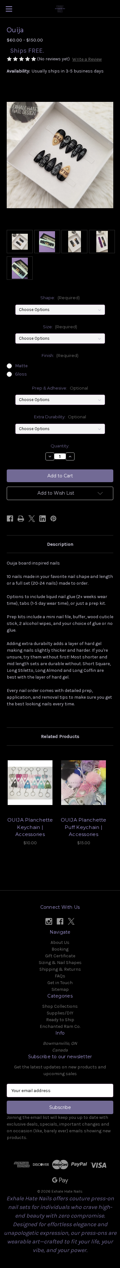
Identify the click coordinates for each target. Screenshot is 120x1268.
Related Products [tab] (60, 736)
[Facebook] (10, 518)
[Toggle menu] (9, 9)
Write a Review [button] (87, 59)
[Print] (21, 518)
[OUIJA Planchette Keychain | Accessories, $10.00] (30, 782)
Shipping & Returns (60, 969)
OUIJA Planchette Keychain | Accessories (30, 827)
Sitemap (60, 989)
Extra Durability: (60, 416)
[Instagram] (48, 921)
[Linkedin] (42, 518)
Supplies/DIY (60, 1013)
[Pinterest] (53, 518)
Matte (21, 365)
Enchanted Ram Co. (60, 1026)
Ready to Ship (60, 1019)
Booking (60, 949)
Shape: (60, 297)
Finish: (60, 355)
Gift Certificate (60, 956)
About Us (60, 942)
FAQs (60, 976)
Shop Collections (60, 1006)
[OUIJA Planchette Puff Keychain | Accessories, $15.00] (83, 782)
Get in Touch (60, 982)
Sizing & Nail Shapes (60, 962)
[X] (31, 518)
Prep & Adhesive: (60, 388)
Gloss (21, 374)
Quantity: (60, 445)
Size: (60, 326)
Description (60, 544)
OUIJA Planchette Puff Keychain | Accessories (84, 827)
